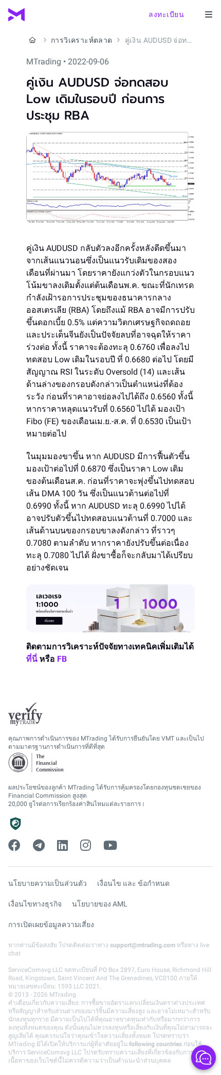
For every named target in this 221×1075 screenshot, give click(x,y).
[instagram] (85, 845)
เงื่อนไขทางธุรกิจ (35, 904)
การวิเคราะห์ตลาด (82, 40)
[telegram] (39, 845)
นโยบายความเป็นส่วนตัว (47, 883)
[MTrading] (16, 14)
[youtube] (110, 845)
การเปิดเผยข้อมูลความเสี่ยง (51, 924)
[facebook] (14, 845)
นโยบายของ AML (99, 904)
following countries (155, 1044)
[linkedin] (62, 845)
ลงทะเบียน (166, 14)
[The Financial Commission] (36, 763)
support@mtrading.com (142, 945)
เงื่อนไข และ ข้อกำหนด (133, 883)
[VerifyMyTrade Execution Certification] (25, 714)
